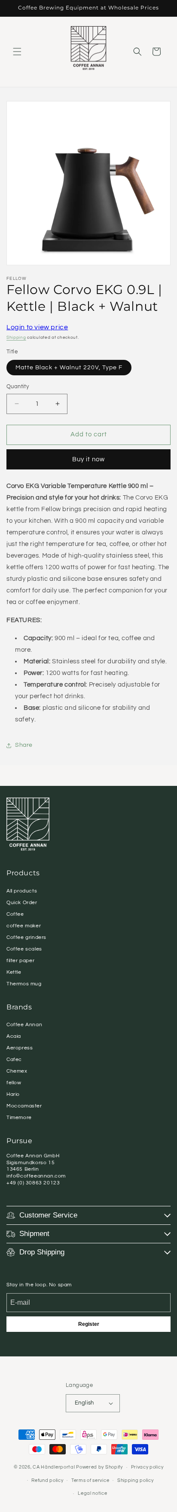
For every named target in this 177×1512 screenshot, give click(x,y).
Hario (13, 1094)
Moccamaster (24, 1106)
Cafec (14, 1059)
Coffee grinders (26, 937)
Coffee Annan (24, 1024)
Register (88, 1324)
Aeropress (19, 1048)
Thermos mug (24, 984)
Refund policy (47, 1480)
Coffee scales (24, 949)
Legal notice (92, 1493)
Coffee (15, 914)
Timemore (19, 1117)
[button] (17, 51)
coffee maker (23, 926)
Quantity (17, 386)
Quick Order (21, 902)
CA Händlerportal (54, 1467)
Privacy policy (147, 1467)
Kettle (13, 972)
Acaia (13, 1036)
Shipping (16, 337)
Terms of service (90, 1480)
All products (21, 891)
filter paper (20, 960)
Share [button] (24, 745)
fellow (13, 1083)
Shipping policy (135, 1480)
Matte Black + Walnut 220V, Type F (68, 368)
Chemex (16, 1071)
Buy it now (88, 459)
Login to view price (37, 327)
